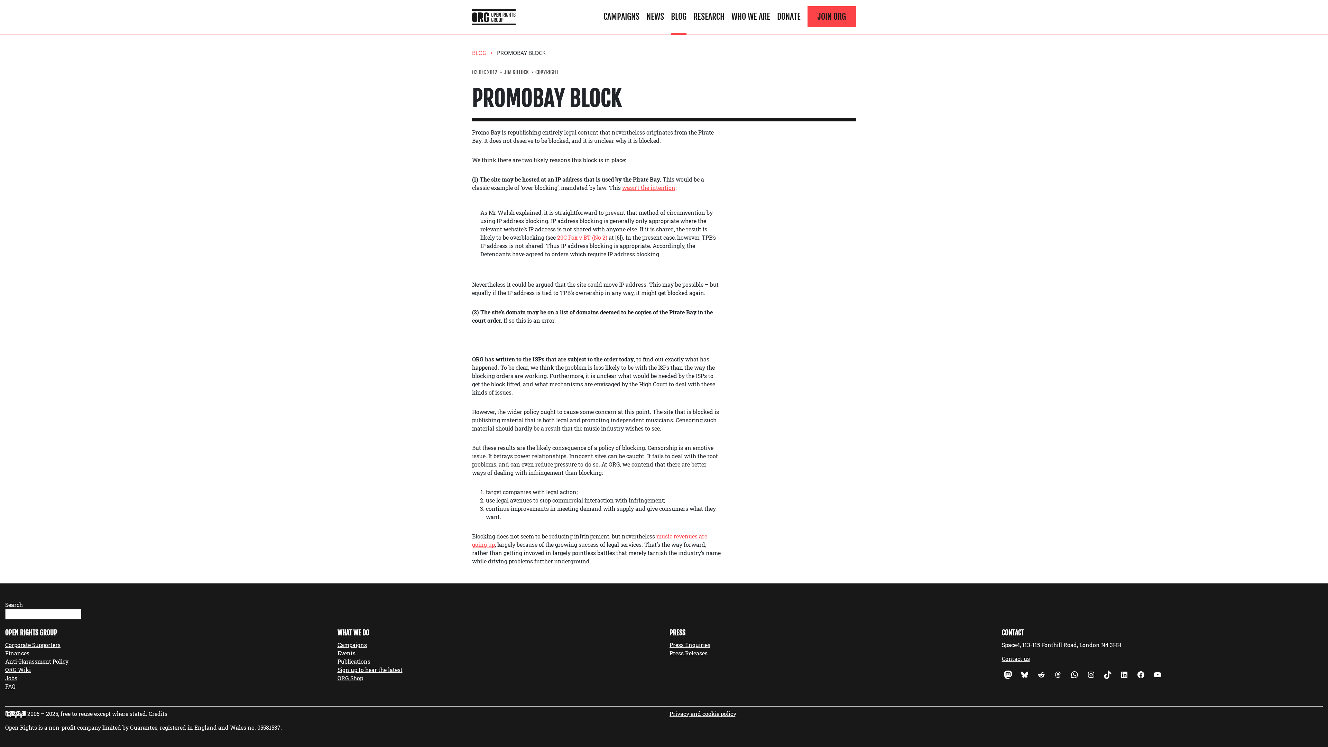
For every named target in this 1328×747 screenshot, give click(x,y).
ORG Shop (350, 678)
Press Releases (689, 653)
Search (14, 604)
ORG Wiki (18, 669)
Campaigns (621, 16)
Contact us (1016, 658)
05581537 (268, 727)
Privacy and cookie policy (703, 713)
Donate (789, 16)
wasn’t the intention (648, 187)
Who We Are (750, 16)
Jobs (11, 678)
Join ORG (832, 16)
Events (347, 653)
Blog (678, 16)
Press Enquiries (690, 644)
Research (709, 16)
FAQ (10, 686)
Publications (354, 661)
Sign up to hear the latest (370, 669)
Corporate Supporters (33, 644)
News (655, 16)
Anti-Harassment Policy (36, 661)
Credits (158, 713)
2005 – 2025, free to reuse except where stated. (87, 713)
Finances (17, 653)
